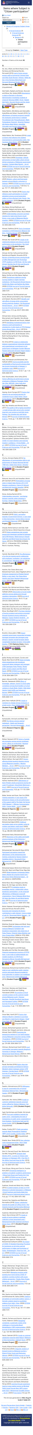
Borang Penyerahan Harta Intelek (13, 1405)
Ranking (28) (13, 1407)
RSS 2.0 (26, 22)
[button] (8, 22)
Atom (26, 17)
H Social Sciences (15, 31)
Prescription (17, 1393)
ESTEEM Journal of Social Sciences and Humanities (15, 308)
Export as (5, 17)
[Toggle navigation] (29, 2)
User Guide (23, 1407)
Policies (5, 1407)
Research (18, 37)
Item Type (24, 50)
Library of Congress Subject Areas (18, 26)
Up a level (7, 15)
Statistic (29, 1405)
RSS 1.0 (26, 20)
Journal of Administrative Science (13, 829)
